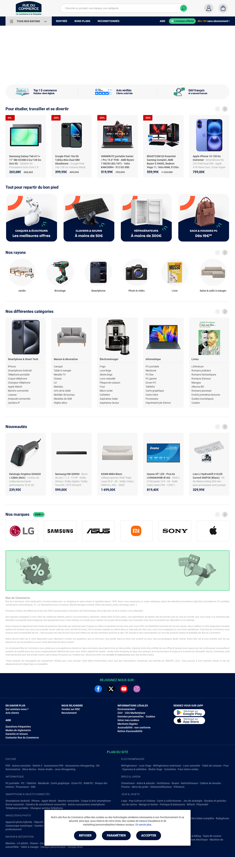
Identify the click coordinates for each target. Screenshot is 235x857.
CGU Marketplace (135, 712)
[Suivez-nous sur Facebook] (98, 689)
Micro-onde (106, 390)
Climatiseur (128, 783)
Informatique (153, 359)
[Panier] (223, 8)
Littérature (197, 366)
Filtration (179, 786)
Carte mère (152, 394)
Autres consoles (21, 765)
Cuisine (195, 402)
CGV (120, 712)
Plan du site (117, 752)
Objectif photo (42, 822)
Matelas (58, 386)
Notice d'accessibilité (130, 731)
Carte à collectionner (169, 800)
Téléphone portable (19, 374)
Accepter (148, 835)
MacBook (43, 783)
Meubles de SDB (63, 398)
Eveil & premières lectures (205, 394)
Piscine (125, 786)
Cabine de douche (210, 783)
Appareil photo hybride (19, 822)
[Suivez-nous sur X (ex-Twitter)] (111, 689)
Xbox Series (29, 769)
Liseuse (12, 394)
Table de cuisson (212, 765)
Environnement (126, 709)
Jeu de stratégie (192, 800)
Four (102, 386)
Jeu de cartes (129, 804)
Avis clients (12, 712)
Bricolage (60, 290)
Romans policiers (201, 370)
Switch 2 (37, 765)
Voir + (39, 514)
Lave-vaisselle (191, 765)
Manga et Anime (148, 804)
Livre (175, 290)
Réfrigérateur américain (167, 765)
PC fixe (149, 374)
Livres (195, 359)
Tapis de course (212, 835)
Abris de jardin (140, 786)
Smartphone (98, 290)
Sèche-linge (155, 769)
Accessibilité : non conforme (134, 727)
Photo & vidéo (137, 290)
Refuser (85, 835)
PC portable (152, 366)
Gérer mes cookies (128, 720)
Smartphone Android (20, 370)
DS (97, 765)
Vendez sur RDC (71, 709)
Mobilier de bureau (64, 394)
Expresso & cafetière (134, 769)
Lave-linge (145, 765)
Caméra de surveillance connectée (46, 804)
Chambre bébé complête (199, 818)
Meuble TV (60, 374)
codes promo (123, 655)
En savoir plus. (143, 824)
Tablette (150, 386)
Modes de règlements (18, 730)
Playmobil (202, 804)
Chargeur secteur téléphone (46, 808)
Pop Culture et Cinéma (142, 800)
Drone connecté (15, 804)
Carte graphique (155, 390)
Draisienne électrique (195, 839)
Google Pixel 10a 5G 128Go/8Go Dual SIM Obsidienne (67, 160)
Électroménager (109, 359)
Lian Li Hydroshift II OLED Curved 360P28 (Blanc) (208, 476)
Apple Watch (15, 386)
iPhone (12, 366)
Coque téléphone (17, 378)
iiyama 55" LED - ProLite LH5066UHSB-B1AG (161, 476)
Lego (124, 800)
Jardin (22, 290)
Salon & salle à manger (213, 290)
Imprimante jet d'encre (158, 402)
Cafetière (105, 394)
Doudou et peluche (215, 800)
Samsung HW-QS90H (67, 474)
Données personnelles (131, 716)
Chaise (58, 378)
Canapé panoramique (53, 846)
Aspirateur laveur (109, 402)
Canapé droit (75, 846)
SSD (33, 786)
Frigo (103, 366)
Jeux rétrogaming (65, 769)
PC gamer (151, 378)
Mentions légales (128, 723)
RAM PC (88, 783)
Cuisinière (170, 769)
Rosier (175, 783)
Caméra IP (14, 402)
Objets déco (60, 402)
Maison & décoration (66, 359)
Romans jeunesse (201, 390)
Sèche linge (106, 374)
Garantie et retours (17, 733)
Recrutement (69, 712)
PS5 (8, 765)
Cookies (150, 716)
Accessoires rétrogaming (79, 765)
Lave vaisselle (107, 378)
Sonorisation (13, 769)
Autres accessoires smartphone (86, 804)
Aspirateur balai (109, 398)
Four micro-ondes (188, 769)
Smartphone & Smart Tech (23, 359)
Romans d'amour (201, 378)
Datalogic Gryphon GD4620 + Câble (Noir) (25, 476)
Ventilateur (163, 783)
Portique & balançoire (172, 804)
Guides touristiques (202, 398)
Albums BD (197, 386)
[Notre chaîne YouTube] (124, 689)
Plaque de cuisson (110, 382)
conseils (110, 655)
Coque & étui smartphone (96, 800)
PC (22, 783)
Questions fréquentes (18, 726)
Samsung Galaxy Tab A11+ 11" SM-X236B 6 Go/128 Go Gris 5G (25, 160)
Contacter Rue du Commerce (22, 737)
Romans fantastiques (203, 374)
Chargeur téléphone (19, 382)
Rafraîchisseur (189, 783)
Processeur (152, 398)
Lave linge (105, 370)
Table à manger (62, 370)
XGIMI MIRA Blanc (112, 474)
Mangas (196, 382)
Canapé (58, 366)
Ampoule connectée (19, 398)
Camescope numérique (19, 825)
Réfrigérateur (129, 765)
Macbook (151, 370)
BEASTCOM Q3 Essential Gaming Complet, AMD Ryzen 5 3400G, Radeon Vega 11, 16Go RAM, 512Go (163, 162)
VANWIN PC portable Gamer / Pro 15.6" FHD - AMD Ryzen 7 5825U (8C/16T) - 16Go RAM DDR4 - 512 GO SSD (117, 162)
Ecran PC (151, 382)
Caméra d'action (43, 825)
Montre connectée (18, 390)
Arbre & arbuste (146, 783)
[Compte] (208, 8)
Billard (191, 804)
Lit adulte (22, 843)
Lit (55, 382)
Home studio (45, 769)
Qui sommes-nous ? (17, 709)
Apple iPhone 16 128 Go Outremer (207, 158)
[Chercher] (183, 8)
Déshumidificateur (161, 786)
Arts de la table (62, 390)
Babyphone (222, 818)
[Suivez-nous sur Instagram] (136, 689)
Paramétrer (116, 835)
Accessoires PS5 (53, 765)
